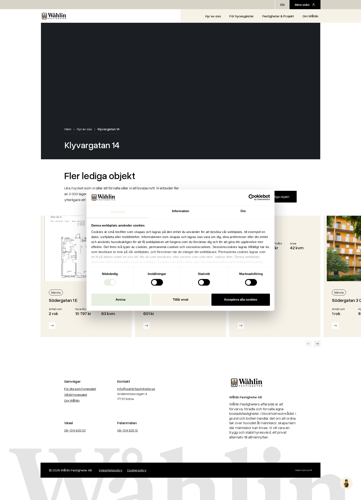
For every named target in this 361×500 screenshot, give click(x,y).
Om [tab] (243, 211)
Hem (68, 129)
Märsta (56, 292)
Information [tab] (180, 211)
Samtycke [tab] (118, 212)
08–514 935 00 (75, 430)
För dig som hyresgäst (80, 389)
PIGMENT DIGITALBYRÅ (303, 470)
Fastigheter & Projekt (278, 16)
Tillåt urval (180, 299)
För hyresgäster (241, 16)
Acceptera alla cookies (240, 299)
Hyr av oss (213, 16)
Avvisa (120, 299)
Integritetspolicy (110, 470)
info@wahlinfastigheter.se (136, 389)
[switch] (157, 282)
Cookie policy (136, 470)
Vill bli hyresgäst (75, 394)
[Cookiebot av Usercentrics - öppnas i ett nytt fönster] (251, 197)
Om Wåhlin (310, 16)
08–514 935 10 (127, 430)
